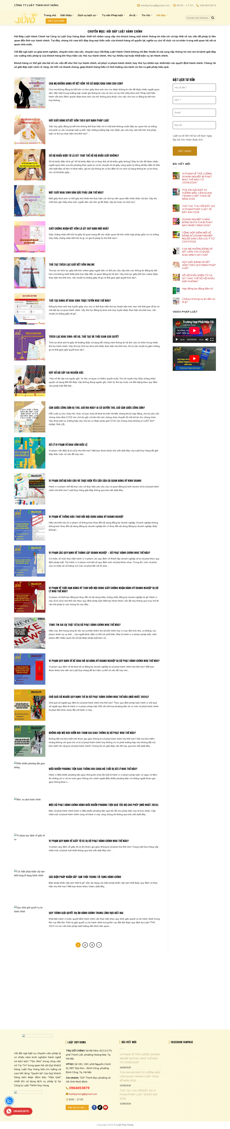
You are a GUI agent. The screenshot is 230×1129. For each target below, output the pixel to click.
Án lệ (132, 15)
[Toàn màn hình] (211, 339)
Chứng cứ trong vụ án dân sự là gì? (198, 300)
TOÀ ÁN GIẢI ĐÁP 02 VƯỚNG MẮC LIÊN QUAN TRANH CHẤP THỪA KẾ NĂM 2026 (197, 194)
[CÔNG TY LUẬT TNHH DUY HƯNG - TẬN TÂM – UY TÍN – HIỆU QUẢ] (26, 18)
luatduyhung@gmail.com (82, 1093)
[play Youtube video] (194, 358)
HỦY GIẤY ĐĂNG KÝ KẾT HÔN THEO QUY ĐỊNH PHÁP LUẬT (199, 265)
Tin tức (145, 15)
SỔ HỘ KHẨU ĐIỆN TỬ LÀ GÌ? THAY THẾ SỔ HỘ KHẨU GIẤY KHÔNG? (198, 278)
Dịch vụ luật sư (87, 15)
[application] (194, 330)
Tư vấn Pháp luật (112, 15)
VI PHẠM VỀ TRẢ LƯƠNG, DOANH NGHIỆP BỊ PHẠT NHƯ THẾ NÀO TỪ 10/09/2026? (197, 178)
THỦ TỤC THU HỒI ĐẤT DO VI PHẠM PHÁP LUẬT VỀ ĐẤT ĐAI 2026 (198, 209)
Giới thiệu (66, 15)
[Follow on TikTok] (99, 1107)
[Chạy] (176, 339)
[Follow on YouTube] (105, 1107)
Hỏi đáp (161, 15)
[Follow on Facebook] (94, 1107)
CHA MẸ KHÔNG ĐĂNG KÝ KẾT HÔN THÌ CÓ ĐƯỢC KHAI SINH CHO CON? (197, 251)
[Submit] (212, 18)
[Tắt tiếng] (206, 339)
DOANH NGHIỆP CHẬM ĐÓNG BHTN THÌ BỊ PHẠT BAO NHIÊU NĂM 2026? (197, 222)
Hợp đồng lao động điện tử (197, 288)
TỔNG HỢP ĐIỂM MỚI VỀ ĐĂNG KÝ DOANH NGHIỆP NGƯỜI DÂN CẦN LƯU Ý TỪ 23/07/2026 (198, 237)
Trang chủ (50, 15)
